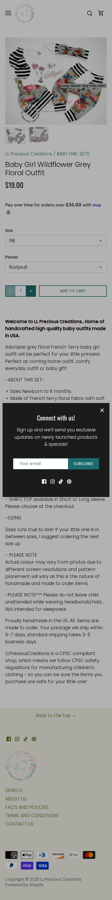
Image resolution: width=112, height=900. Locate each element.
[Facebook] (44, 481)
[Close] (102, 410)
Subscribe (83, 463)
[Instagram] (52, 481)
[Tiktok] (61, 481)
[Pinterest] (69, 481)
